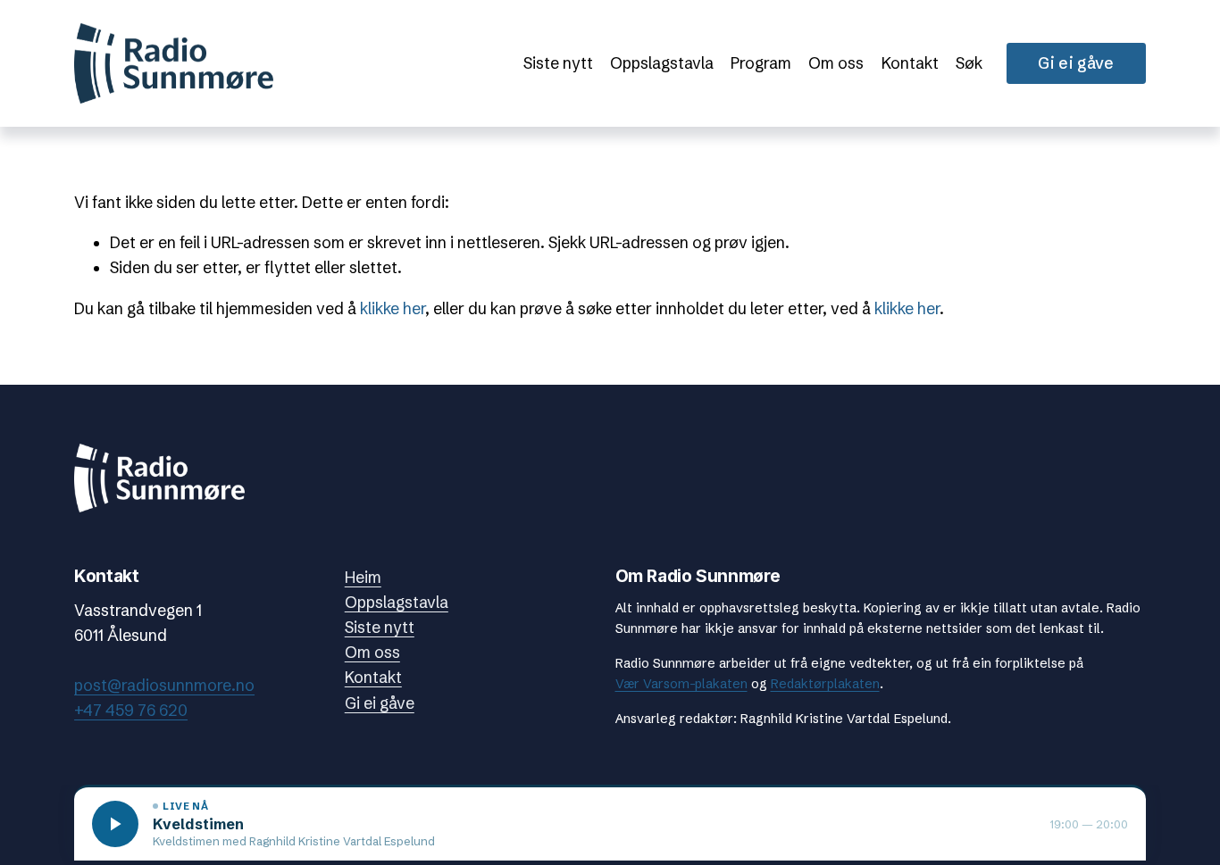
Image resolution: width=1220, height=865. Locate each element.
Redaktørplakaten (825, 684)
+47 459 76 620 (131, 710)
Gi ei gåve (1076, 63)
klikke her (392, 309)
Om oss (836, 63)
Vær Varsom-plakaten (681, 684)
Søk (969, 63)
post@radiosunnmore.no (164, 685)
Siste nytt (558, 63)
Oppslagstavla (662, 63)
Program (761, 63)
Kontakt (910, 63)
